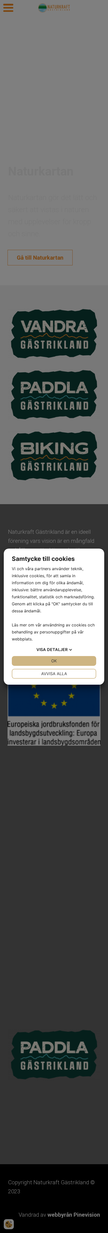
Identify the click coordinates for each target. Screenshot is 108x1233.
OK (54, 660)
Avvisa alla (54, 673)
